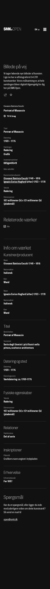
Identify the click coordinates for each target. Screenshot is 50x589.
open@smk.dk (11, 519)
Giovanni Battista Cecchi (16, 178)
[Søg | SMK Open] (12, 29)
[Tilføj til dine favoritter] (11, 95)
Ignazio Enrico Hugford (15, 181)
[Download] (6, 95)
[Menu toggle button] (45, 29)
